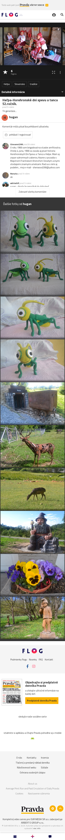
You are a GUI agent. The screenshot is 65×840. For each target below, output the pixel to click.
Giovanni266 (16, 144)
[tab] (32, 90)
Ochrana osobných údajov (32, 772)
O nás (19, 757)
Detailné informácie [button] (13, 92)
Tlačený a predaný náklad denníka (33, 762)
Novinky (33, 659)
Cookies (19, 793)
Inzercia (45, 757)
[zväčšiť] (53, 72)
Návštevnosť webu (26, 767)
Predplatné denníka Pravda (42, 700)
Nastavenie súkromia (39, 793)
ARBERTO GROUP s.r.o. (32, 822)
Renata (14, 173)
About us (32, 783)
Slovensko (20, 84)
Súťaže (44, 767)
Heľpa (7, 84)
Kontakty (31, 757)
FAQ (41, 659)
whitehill (14, 183)
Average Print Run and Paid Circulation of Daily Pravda (32, 788)
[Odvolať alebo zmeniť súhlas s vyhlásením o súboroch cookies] (53, 808)
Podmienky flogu (18, 659)
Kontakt (49, 659)
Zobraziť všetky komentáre (32, 192)
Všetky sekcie (37, 5)
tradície (33, 84)
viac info (36, 828)
